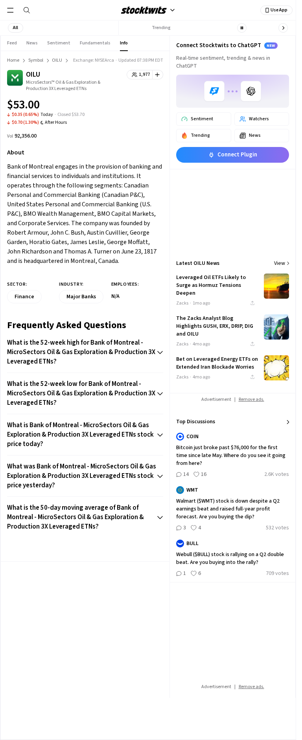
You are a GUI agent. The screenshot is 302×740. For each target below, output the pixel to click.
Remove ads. (251, 399)
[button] (15, 28)
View (279, 263)
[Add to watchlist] (158, 74)
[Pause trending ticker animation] (242, 28)
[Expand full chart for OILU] (141, 106)
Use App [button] (279, 10)
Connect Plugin (237, 155)
